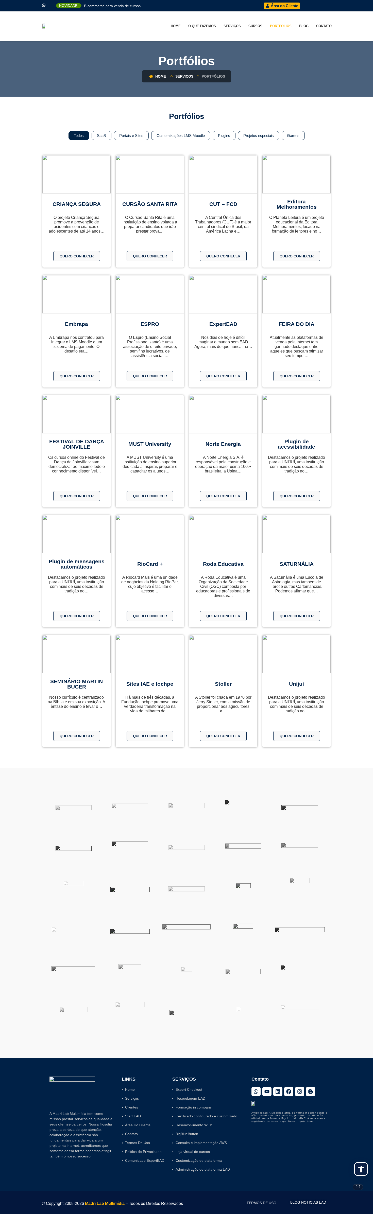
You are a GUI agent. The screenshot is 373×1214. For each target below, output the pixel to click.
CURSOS (255, 26)
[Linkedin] (277, 1091)
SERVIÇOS (232, 26)
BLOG (304, 26)
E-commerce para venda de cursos (112, 6)
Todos (79, 135)
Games (293, 135)
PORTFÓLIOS (281, 26)
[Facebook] (288, 1091)
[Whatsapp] (256, 1091)
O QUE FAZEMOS (202, 26)
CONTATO (324, 26)
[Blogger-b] (310, 1091)
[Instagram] (299, 1091)
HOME (176, 26)
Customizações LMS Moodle (181, 135)
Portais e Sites (131, 135)
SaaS (101, 135)
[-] (358, 1187)
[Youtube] (267, 1091)
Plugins (224, 135)
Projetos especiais (258, 135)
